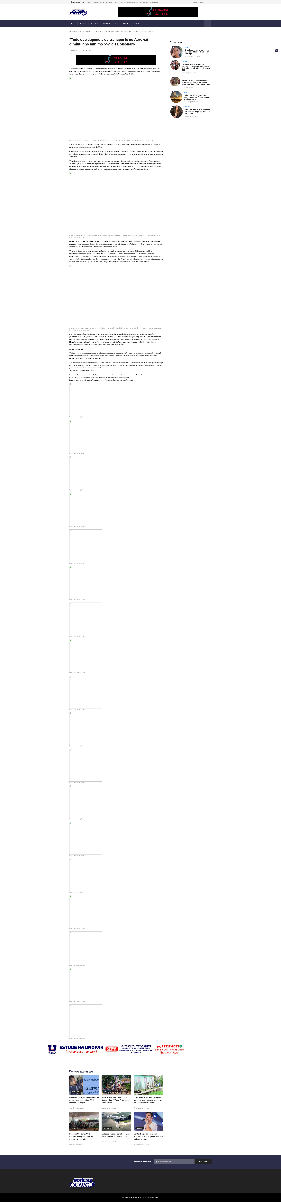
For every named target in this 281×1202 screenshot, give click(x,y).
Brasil (126, 23)
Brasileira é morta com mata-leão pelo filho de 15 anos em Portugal (197, 52)
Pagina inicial (76, 31)
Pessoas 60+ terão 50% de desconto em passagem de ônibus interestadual (81, 1136)
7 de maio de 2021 (87, 50)
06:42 (99, 50)
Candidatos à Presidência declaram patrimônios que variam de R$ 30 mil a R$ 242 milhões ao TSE (196, 67)
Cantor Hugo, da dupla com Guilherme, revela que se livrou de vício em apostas (148, 1136)
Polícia (83, 23)
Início (72, 23)
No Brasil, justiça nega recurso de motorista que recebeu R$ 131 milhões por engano (84, 1100)
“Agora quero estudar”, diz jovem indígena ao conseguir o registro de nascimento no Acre (148, 1100)
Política (94, 23)
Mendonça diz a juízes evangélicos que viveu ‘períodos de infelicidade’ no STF (111, 2)
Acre (117, 23)
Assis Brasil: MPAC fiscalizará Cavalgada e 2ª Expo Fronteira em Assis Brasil (116, 1100)
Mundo (136, 23)
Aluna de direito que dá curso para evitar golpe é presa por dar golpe (197, 111)
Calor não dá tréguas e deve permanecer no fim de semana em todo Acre (197, 97)
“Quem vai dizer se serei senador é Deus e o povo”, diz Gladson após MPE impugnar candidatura (196, 82)
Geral (74, 1128)
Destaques (75, 1092)
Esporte (106, 23)
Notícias (88, 31)
